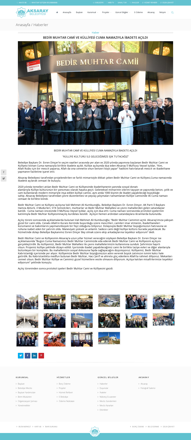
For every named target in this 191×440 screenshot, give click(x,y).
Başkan (79, 12)
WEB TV (111, 2)
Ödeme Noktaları (66, 401)
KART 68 (38, 426)
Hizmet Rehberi (66, 392)
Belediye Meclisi (25, 388)
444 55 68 (22, 2)
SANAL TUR (122, 2)
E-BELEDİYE (99, 2)
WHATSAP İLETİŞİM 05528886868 (44, 2)
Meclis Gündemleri (108, 401)
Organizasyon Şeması (27, 401)
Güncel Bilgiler (121, 12)
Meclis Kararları (106, 405)
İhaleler (103, 392)
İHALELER (135, 2)
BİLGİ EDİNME (153, 426)
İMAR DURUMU (51, 426)
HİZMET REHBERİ (150, 2)
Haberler (104, 383)
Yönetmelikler (24, 405)
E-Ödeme (138, 12)
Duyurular (104, 388)
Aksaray (151, 12)
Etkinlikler (104, 409)
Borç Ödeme (64, 383)
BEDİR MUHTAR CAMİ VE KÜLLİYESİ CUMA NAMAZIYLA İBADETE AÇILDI (95, 37)
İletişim (162, 12)
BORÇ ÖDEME (138, 426)
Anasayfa (67, 12)
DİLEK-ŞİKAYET (168, 2)
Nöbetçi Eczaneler (108, 396)
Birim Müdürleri (25, 396)
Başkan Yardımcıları (26, 392)
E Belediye (63, 396)
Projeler (105, 12)
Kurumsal (91, 12)
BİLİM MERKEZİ (25, 426)
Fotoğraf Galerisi (148, 388)
